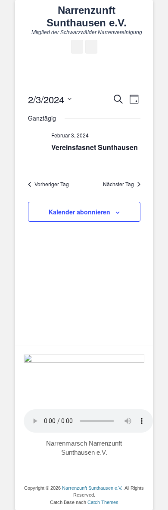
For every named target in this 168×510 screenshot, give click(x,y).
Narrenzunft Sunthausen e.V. (87, 16)
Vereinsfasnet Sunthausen (94, 147)
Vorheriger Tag (51, 184)
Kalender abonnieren (79, 211)
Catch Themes (102, 502)
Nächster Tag (118, 184)
